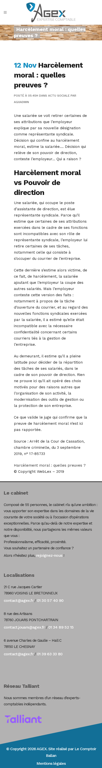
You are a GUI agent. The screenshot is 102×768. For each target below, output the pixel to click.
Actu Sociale (59, 95)
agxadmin (21, 102)
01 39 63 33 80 (50, 654)
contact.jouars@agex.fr (24, 627)
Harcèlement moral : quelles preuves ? (50, 465)
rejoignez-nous (49, 555)
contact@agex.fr (18, 600)
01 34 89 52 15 (61, 627)
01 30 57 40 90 (50, 600)
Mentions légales (51, 763)
